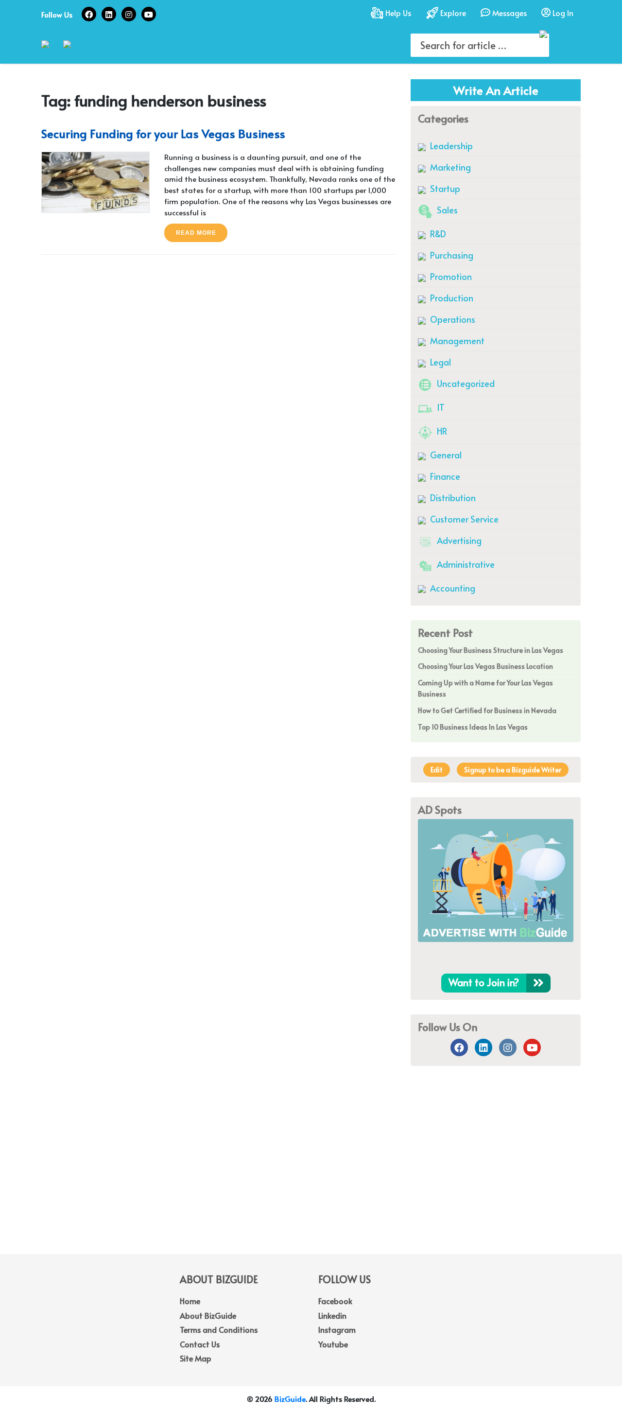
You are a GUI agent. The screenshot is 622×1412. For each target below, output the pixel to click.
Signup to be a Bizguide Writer (512, 769)
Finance (444, 476)
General (445, 455)
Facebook (335, 1300)
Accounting (451, 588)
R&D (437, 233)
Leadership (450, 145)
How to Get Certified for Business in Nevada (487, 710)
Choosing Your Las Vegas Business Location (485, 666)
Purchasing (450, 255)
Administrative (465, 564)
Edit (437, 769)
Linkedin (332, 1315)
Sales (446, 210)
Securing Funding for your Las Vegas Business (163, 133)
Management (456, 340)
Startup (444, 188)
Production (450, 298)
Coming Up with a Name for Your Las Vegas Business (485, 688)
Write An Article (495, 90)
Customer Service (463, 519)
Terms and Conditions (219, 1329)
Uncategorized (465, 383)
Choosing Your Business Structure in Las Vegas (490, 650)
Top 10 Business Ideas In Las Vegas (473, 727)
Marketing (449, 167)
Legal (439, 362)
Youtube (333, 1344)
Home (190, 1300)
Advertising (458, 540)
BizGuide (290, 1399)
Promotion (450, 276)
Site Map (195, 1358)
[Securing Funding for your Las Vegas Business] (95, 181)
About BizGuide (208, 1315)
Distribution (452, 497)
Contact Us (200, 1344)
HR (441, 431)
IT (440, 407)
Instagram (337, 1329)
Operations (451, 319)
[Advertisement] (311, 1176)
